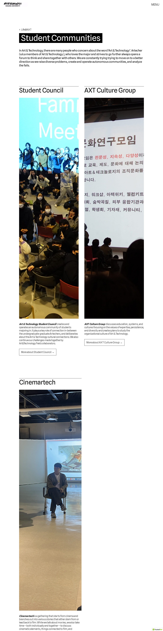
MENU (155, 4)
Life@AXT (26, 29)
